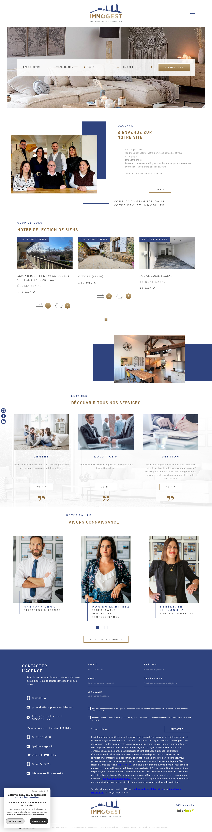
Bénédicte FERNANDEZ (42, 755)
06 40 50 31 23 (41, 764)
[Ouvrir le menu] (192, 13)
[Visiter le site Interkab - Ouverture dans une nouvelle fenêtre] (185, 810)
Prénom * (152, 664)
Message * (96, 692)
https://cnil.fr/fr (124, 764)
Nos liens (142, 827)
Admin (133, 827)
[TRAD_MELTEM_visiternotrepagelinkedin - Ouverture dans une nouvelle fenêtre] (3, 421)
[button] (106, 319)
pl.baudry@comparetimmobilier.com (53, 707)
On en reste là (38, 791)
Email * (94, 678)
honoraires (109, 827)
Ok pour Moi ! (39, 821)
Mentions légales (123, 827)
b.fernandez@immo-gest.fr (47, 773)
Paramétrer (15, 821)
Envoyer (177, 729)
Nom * (93, 664)
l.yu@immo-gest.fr (42, 746)
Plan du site (99, 827)
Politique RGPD (154, 827)
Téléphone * (154, 678)
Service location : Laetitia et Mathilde (50, 728)
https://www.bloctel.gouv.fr (116, 778)
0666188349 (39, 698)
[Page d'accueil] (106, 13)
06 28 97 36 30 (41, 737)
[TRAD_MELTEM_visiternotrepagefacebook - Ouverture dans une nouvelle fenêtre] (3, 416)
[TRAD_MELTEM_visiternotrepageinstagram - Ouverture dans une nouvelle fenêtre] (3, 410)
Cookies (164, 827)
